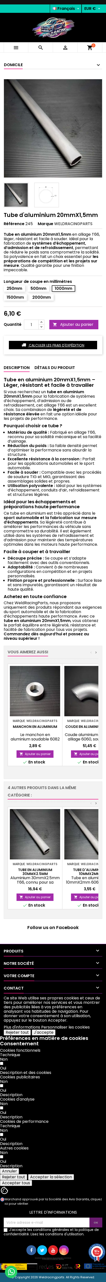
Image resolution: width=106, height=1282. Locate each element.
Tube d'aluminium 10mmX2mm (89, 871)
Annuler (9, 1171)
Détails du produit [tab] (55, 367)
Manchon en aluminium (35, 726)
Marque (45, 224)
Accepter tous (16, 1183)
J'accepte (43, 1032)
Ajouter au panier (73, 324)
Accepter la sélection (51, 1177)
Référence (14, 224)
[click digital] (53, 1263)
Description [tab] (17, 367)
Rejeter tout (17, 1032)
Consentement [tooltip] (19, 1043)
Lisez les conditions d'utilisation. (57, 1234)
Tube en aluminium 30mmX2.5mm (35, 871)
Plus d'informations (22, 1027)
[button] (25, 1072)
